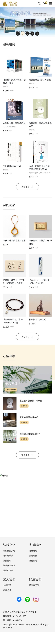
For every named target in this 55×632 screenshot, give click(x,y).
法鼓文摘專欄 (11, 389)
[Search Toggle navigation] (39, 3)
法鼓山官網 (8, 570)
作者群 (5, 86)
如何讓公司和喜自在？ (30, 433)
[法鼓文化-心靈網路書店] (10, 3)
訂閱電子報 (34, 585)
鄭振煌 (31, 129)
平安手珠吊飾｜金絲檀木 (14, 240)
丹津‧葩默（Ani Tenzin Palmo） (40, 172)
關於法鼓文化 (9, 550)
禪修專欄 (24, 422)
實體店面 (33, 555)
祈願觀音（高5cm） (38, 319)
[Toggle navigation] (50, 3)
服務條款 (7, 560)
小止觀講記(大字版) (12, 165)
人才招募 (7, 585)
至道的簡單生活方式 (29, 417)
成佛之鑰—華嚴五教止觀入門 (40, 124)
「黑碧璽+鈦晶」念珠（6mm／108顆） (13, 321)
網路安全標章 (9, 565)
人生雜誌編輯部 (9, 126)
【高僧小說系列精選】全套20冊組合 (14, 81)
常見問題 (33, 560)
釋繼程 (5, 169)
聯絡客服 (33, 550)
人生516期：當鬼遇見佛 (14, 122)
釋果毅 (31, 83)
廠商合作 (7, 590)
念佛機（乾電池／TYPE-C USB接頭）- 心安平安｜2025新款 (14, 281)
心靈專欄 (24, 406)
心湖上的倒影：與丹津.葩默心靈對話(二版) (39, 167)
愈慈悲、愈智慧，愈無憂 (31, 400)
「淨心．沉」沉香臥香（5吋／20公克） (39, 281)
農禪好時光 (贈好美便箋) (40, 79)
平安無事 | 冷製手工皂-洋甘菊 (40, 242)
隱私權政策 (8, 555)
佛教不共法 (12, 383)
